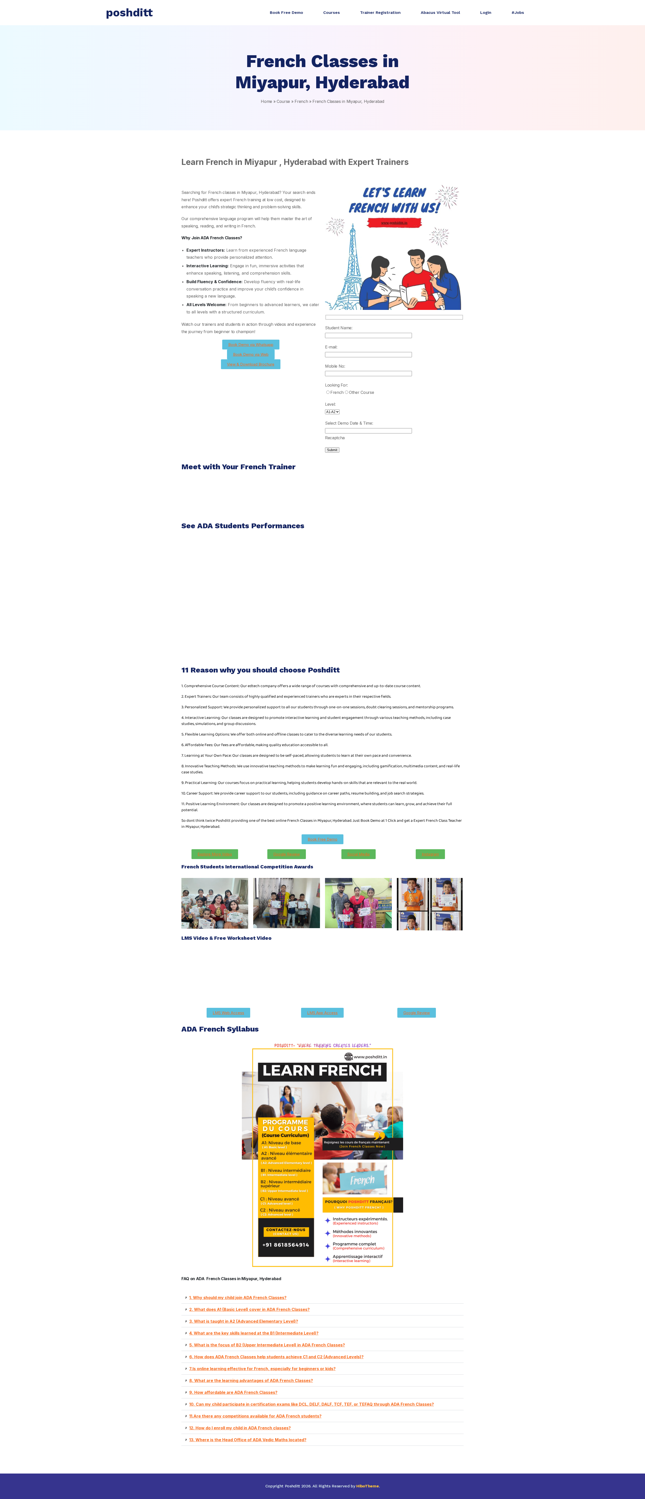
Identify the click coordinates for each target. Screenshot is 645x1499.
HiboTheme (367, 1486)
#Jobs (517, 12)
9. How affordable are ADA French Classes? (233, 1392)
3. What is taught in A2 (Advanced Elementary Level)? (243, 1321)
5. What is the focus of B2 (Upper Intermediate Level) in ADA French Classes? (267, 1345)
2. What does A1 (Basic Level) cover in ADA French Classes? (249, 1309)
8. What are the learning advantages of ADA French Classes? (251, 1380)
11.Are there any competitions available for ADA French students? (255, 1416)
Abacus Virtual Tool (440, 12)
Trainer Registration (380, 12)
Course (283, 101)
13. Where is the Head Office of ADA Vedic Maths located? (247, 1440)
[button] (322, 1298)
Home (266, 101)
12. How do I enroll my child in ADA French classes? (240, 1428)
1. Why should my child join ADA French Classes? (237, 1298)
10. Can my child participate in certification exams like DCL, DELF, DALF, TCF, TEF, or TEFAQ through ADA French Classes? (311, 1404)
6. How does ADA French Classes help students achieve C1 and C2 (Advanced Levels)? (276, 1357)
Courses (331, 12)
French (301, 101)
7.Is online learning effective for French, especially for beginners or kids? (262, 1369)
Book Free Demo (286, 12)
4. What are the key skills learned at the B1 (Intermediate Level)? (253, 1333)
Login (485, 12)
